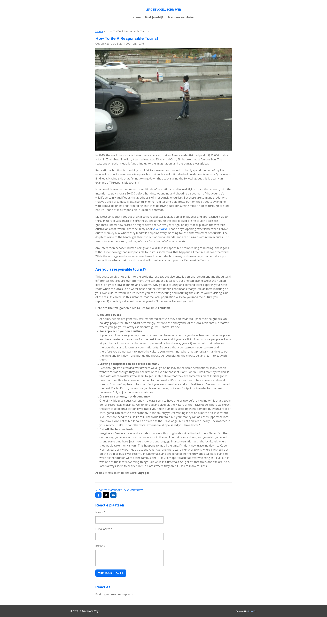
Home (99, 31)
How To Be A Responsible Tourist (128, 31)
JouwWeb (252, 611)
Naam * (100, 512)
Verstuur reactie (111, 573)
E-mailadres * (104, 529)
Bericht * (101, 546)
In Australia (160, 229)
